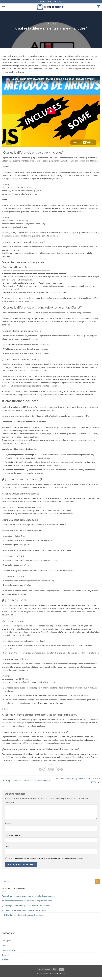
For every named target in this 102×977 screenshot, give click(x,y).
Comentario (10, 802)
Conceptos (51, 24)
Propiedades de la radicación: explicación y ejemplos (28, 780)
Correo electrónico (13, 835)
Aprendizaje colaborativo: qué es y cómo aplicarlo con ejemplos (28, 896)
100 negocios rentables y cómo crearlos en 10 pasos (24, 910)
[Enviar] (97, 881)
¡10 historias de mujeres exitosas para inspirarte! (22, 915)
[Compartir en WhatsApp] (40, 769)
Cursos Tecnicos (9, 950)
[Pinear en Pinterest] (58, 769)
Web (7, 847)
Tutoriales (6, 959)
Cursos (5, 945)
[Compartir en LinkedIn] (62, 769)
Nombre (9, 824)
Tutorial (5, 955)
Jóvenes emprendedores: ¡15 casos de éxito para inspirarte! (27, 900)
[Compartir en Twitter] (49, 769)
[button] (3, 7)
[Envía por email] (53, 769)
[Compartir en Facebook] (44, 769)
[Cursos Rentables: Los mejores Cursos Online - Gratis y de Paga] (51, 7)
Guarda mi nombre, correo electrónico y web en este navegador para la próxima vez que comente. (46, 858)
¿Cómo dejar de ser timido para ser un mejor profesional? (26, 905)
